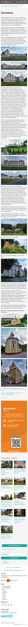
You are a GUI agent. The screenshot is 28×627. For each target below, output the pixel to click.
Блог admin (4, 397)
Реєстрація (6, 562)
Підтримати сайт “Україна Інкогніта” (13, 570)
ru (18, 1)
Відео (3, 597)
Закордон (4, 599)
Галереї (4, 595)
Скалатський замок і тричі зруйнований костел (19, 487)
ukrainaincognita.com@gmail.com (9, 612)
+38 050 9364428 (4, 611)
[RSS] (11, 605)
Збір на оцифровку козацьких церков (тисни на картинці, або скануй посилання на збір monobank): (16, 432)
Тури (3, 589)
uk (16, 1)
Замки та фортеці (10, 394)
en (19, 1)
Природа (4, 592)
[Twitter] (5, 605)
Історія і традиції (6, 586)
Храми (3, 393)
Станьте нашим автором (14, 545)
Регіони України (6, 587)
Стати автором (16, 567)
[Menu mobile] (25, 2)
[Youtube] (8, 605)
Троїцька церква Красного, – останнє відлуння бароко (6, 536)
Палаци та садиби (10, 393)
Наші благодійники (14, 451)
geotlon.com (24, 624)
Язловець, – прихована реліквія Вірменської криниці (19, 502)
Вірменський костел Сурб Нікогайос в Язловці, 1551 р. (6, 519)
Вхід (4, 561)
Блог (3, 594)
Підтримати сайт (14, 558)
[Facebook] (2, 605)
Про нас (8, 567)
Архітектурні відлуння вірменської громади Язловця (19, 471)
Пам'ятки (4, 591)
